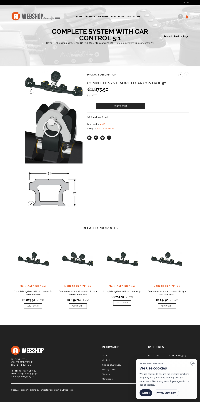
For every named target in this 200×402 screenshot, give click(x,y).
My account (117, 16)
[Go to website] (192, 364)
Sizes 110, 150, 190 (83, 43)
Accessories (154, 355)
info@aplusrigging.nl (28, 374)
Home (79, 16)
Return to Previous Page (176, 36)
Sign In (186, 3)
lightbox (31, 90)
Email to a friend (99, 117)
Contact (106, 360)
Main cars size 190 (104, 43)
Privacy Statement (166, 392)
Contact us (133, 16)
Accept (146, 392)
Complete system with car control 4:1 (122, 291)
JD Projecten (67, 390)
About (105, 355)
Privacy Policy (108, 369)
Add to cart (120, 106)
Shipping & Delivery (111, 365)
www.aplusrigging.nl (22, 376)
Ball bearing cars (63, 43)
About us (90, 16)
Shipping (103, 16)
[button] (33, 306)
